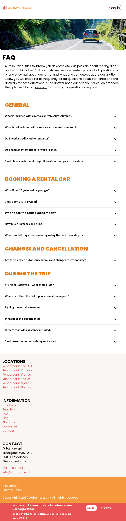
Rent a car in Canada (17, 370)
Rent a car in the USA (17, 366)
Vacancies (10, 426)
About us (8, 422)
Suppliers (8, 409)
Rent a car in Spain (15, 383)
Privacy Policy (12, 490)
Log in (115, 8)
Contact (8, 431)
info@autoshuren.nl (16, 472)
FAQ (5, 414)
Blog (5, 418)
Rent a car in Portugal (17, 387)
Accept (91, 508)
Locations (9, 405)
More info (22, 518)
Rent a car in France (16, 375)
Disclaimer (10, 486)
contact (41, 87)
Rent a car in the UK (16, 379)
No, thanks (105, 507)
